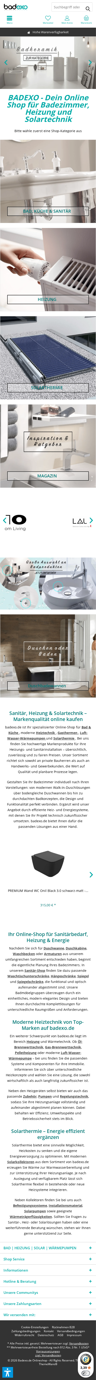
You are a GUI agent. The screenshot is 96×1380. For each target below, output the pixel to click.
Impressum (74, 1335)
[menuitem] (86, 20)
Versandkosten (79, 1343)
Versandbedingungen (71, 1331)
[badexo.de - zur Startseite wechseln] (24, 7)
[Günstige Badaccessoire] (7, 570)
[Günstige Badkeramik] (58, 586)
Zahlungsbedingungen (25, 1331)
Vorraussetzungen (48, 1351)
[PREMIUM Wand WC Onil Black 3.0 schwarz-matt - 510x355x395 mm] (48, 862)
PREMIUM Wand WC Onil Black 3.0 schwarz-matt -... (48, 890)
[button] (7, 1372)
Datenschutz (46, 1335)
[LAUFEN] (48, 522)
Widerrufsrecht (24, 1335)
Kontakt (49, 1331)
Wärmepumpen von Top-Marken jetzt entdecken (48, 63)
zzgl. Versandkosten (48, 1355)
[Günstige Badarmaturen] (26, 603)
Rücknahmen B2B (63, 1327)
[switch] (86, 1373)
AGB (60, 1335)
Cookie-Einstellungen (34, 1327)
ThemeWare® (48, 1364)
